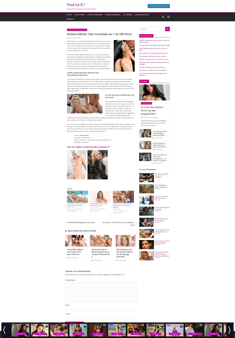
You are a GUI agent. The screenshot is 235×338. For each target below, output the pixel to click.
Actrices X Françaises (94, 15)
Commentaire (70, 280)
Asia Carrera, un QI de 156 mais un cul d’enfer (152, 70)
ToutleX (79, 38)
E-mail (68, 314)
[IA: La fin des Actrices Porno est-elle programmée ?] (154, 92)
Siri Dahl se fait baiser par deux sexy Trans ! (152, 67)
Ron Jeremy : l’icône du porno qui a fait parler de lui (118, 223)
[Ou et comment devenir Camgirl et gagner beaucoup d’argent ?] (145, 134)
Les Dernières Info (146, 103)
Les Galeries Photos (142, 15)
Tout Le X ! (76, 4)
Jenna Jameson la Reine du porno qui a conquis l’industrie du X (101, 253)
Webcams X (70, 19)
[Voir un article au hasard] (168, 16)
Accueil (69, 15)
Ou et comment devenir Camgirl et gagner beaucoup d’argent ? (160, 133)
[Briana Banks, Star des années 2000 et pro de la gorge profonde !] (126, 236)
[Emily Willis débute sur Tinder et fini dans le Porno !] (76, 236)
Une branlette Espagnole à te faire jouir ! (81, 222)
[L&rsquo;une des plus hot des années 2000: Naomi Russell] (100, 197)
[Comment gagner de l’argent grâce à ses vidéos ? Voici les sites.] (145, 146)
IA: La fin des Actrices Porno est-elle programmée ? (152, 110)
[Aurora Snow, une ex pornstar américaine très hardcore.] (77, 197)
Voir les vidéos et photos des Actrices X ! (88, 146)
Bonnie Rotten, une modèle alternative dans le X (153, 53)
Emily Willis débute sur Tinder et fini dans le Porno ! (75, 251)
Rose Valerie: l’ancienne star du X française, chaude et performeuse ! (162, 254)
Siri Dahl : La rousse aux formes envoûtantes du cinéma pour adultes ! (122, 205)
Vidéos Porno (79, 15)
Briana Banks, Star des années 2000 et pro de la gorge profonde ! (124, 253)
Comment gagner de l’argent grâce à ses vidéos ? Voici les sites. (160, 145)
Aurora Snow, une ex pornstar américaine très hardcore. (76, 204)
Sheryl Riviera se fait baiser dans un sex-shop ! (153, 56)
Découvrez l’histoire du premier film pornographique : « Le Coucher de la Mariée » (160, 157)
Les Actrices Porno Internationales (77, 29)
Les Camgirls (127, 15)
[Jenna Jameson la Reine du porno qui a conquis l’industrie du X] (101, 236)
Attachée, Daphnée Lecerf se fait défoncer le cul (153, 59)
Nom (67, 305)
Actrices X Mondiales (112, 15)
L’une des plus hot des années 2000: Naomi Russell (99, 204)
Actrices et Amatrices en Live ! (159, 6)
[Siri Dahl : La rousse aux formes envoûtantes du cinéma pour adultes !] (123, 197)
